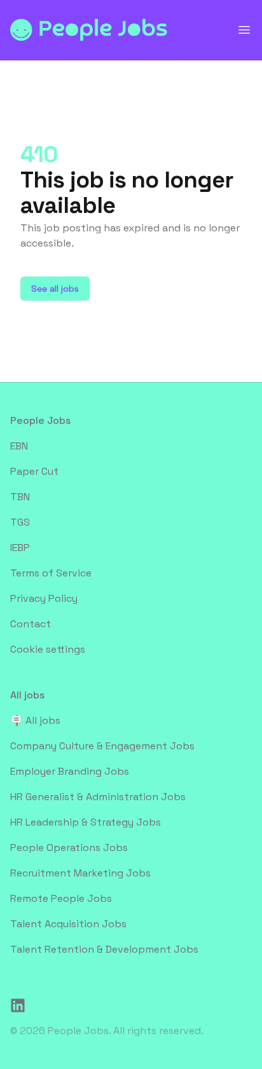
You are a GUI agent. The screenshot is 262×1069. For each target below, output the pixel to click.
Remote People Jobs (61, 898)
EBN (19, 446)
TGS (20, 522)
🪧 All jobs (35, 720)
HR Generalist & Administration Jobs (98, 796)
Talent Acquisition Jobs (68, 923)
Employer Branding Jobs (69, 771)
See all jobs (55, 288)
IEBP (20, 547)
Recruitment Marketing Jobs (80, 873)
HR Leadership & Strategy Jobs (85, 822)
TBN (20, 496)
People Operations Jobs (69, 847)
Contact (30, 623)
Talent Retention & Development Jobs (104, 949)
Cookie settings (47, 649)
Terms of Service (51, 573)
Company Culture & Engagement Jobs (102, 745)
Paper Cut (34, 471)
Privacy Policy (44, 598)
